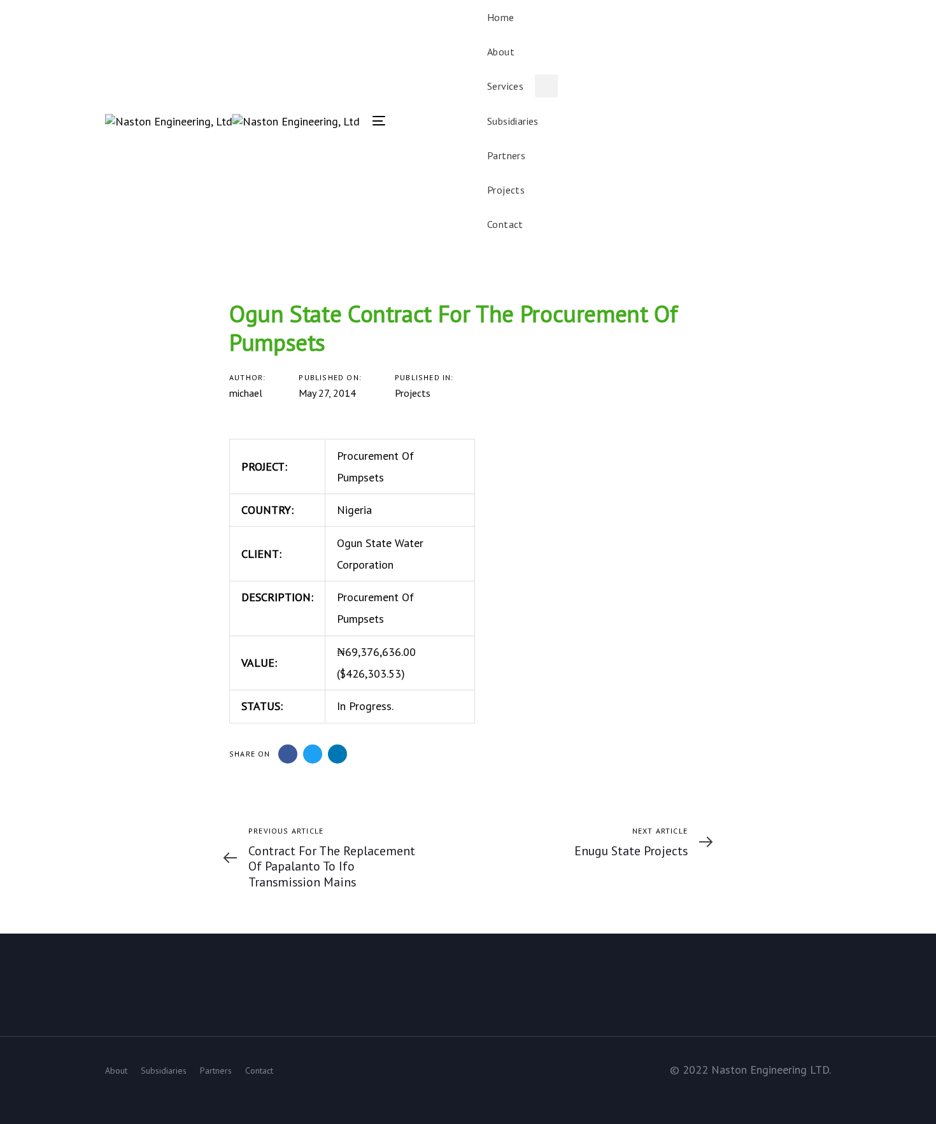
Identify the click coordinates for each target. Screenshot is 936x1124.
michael (245, 393)
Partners (216, 1070)
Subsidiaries (164, 1070)
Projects (412, 393)
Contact (259, 1070)
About (116, 1070)
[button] (825, 120)
